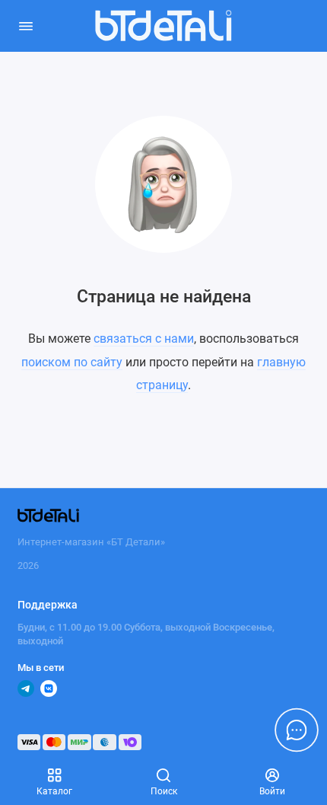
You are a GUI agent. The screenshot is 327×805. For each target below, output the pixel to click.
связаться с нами (144, 338)
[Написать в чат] (296, 729)
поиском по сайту (71, 362)
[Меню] (26, 26)
